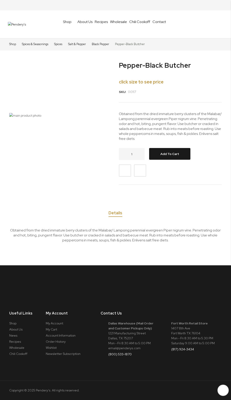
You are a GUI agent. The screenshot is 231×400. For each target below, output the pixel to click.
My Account (54, 323)
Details (115, 213)
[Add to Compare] (140, 170)
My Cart (51, 329)
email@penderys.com (124, 348)
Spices (58, 44)
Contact (159, 21)
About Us (84, 21)
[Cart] (220, 24)
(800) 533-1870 (120, 354)
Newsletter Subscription (63, 354)
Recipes (101, 21)
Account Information (61, 335)
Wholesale (118, 21)
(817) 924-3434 (182, 349)
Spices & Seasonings (35, 44)
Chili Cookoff (139, 21)
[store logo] (17, 24)
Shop (12, 44)
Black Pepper (101, 44)
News (13, 335)
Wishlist (51, 348)
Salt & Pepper (77, 44)
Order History (56, 342)
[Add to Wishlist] (125, 170)
